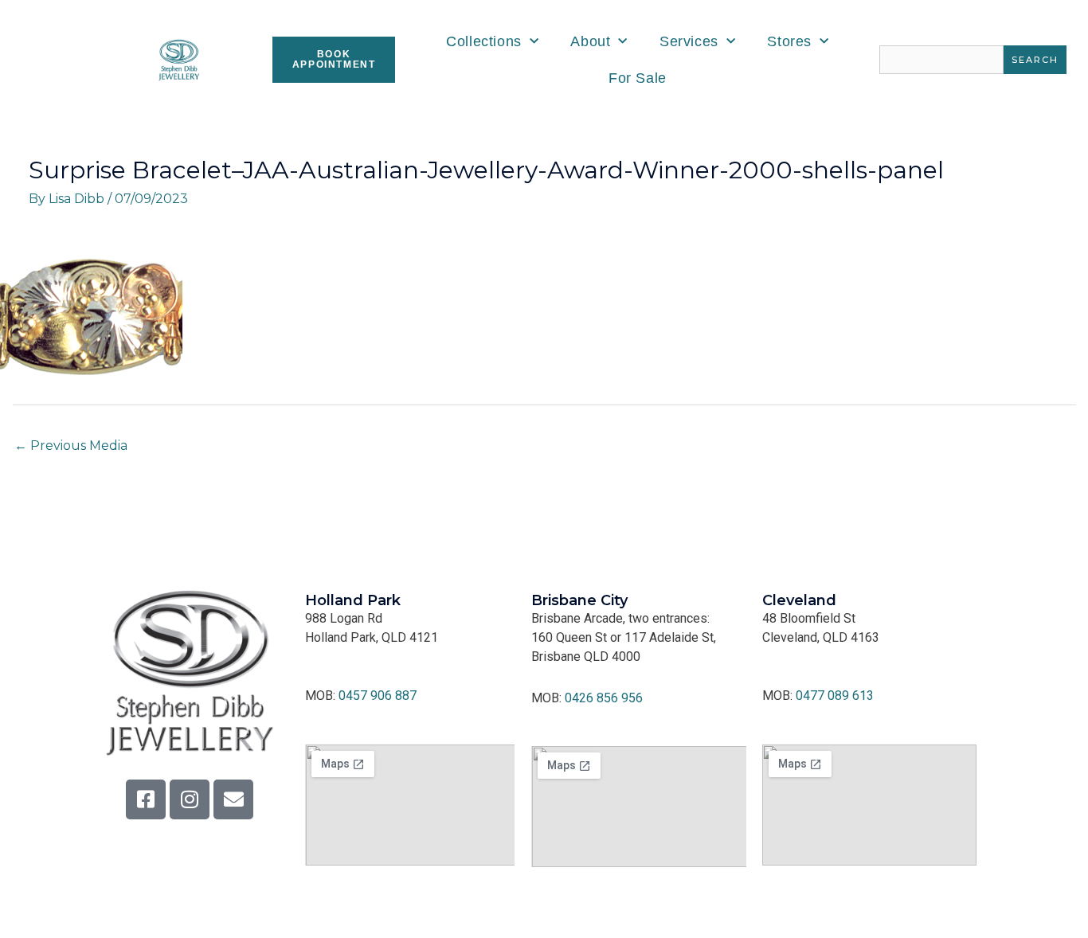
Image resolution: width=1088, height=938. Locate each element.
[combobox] (941, 59)
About (590, 41)
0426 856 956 (604, 697)
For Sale (638, 78)
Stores (789, 41)
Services (688, 41)
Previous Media (70, 445)
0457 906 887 (378, 695)
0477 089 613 (835, 695)
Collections (484, 41)
